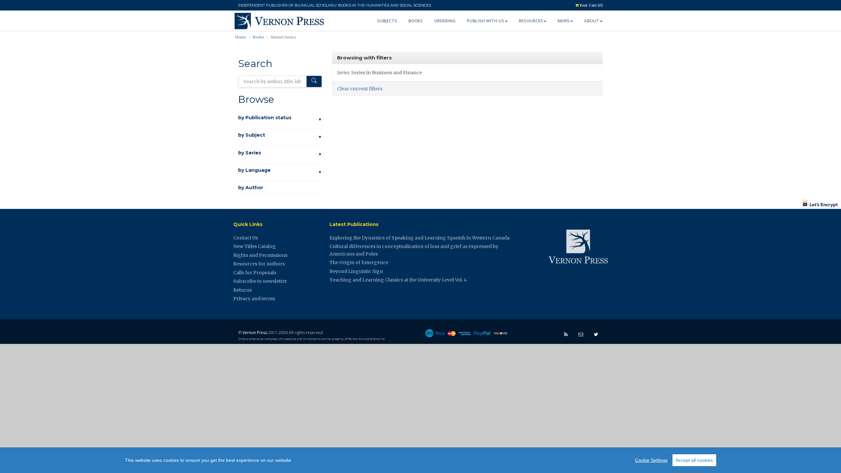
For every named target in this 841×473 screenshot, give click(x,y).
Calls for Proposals (254, 273)
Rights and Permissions (260, 255)
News (563, 21)
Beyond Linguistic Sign (356, 271)
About (591, 21)
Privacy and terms (254, 299)
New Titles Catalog (254, 246)
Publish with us (485, 21)
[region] (420, 460)
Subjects (387, 21)
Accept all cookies (694, 460)
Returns (242, 290)
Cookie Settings (651, 460)
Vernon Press (254, 332)
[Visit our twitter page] (596, 334)
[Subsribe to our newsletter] (581, 334)
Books (415, 21)
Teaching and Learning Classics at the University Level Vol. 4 (398, 280)
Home (240, 37)
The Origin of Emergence (359, 262)
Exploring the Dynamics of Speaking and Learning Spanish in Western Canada (420, 238)
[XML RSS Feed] (566, 334)
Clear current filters (359, 89)
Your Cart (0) (591, 5)
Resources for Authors (259, 264)
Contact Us (245, 238)
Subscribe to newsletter (260, 281)
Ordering (445, 21)
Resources (531, 21)
